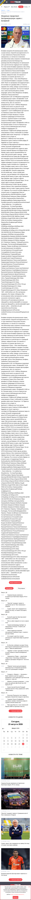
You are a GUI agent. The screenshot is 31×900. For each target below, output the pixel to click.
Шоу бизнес (14, 7)
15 (23, 741)
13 (15, 741)
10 (4, 741)
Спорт (20, 7)
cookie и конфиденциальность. (17, 894)
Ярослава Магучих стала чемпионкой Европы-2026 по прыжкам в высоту (16, 705)
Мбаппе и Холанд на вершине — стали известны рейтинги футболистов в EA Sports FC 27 (17, 683)
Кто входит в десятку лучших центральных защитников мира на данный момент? (16, 637)
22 (23, 744)
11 (8, 741)
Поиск (29, 2)
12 (11, 741)
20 (15, 744)
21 (19, 744)
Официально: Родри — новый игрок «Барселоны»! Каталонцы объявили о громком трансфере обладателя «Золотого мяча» (17, 658)
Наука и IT (7, 7)
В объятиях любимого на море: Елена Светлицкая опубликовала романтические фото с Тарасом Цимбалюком (17, 646)
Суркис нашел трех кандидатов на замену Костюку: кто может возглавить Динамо (16, 610)
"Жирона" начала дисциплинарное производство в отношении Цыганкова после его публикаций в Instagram (15, 667)
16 (27, 741)
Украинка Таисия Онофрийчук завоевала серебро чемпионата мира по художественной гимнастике (16, 700)
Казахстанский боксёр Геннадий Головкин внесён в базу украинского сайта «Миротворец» (17, 688)
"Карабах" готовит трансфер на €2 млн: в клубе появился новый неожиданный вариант (17, 652)
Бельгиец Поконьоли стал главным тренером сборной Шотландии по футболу (17, 696)
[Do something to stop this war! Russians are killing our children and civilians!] (3, 3)
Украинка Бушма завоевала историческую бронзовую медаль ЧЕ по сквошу (16, 596)
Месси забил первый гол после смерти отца (17, 621)
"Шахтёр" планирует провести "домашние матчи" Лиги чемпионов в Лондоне (15, 604)
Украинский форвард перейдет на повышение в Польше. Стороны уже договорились (15, 626)
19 (11, 744)
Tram (15, 2)
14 (19, 741)
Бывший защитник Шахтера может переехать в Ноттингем (15, 617)
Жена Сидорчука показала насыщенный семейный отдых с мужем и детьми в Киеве (16, 632)
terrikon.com (26, 24)
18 (8, 744)
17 (4, 744)
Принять (15, 897)
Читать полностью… (15, 582)
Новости (3, 10)
